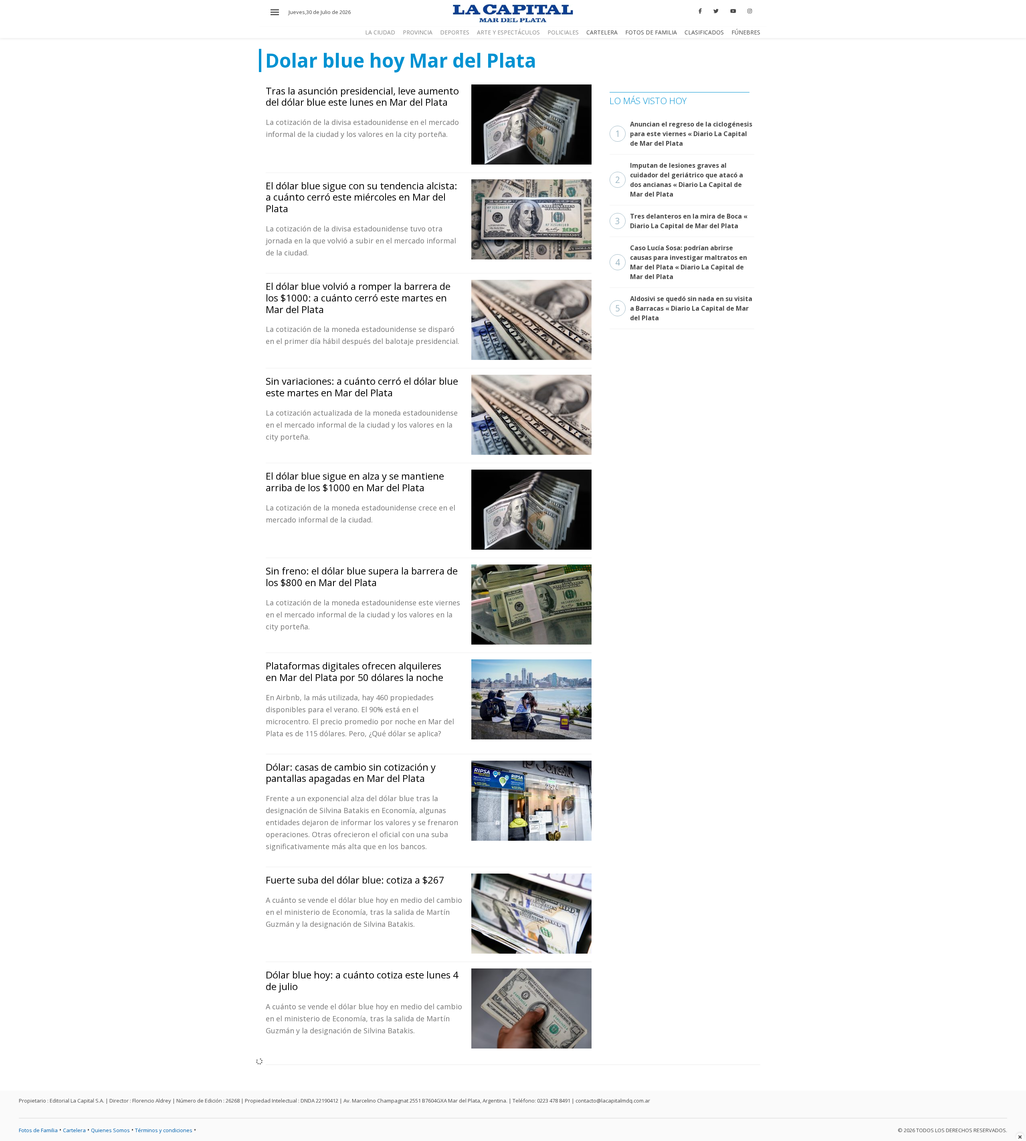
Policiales (563, 32)
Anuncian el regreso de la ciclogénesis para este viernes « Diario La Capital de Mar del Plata (683, 134)
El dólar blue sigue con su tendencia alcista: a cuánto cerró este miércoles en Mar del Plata (361, 197)
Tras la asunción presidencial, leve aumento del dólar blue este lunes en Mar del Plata (362, 96)
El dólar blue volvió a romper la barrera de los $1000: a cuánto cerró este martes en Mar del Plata (358, 297)
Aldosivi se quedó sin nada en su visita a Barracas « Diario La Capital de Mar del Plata (683, 308)
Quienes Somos (110, 1130)
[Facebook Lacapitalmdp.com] (700, 11)
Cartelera (602, 32)
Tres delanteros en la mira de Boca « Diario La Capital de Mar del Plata (681, 221)
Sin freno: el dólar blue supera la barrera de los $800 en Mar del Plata (362, 576)
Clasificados (704, 32)
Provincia (417, 32)
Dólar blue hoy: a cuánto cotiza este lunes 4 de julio (362, 980)
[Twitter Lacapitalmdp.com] (716, 11)
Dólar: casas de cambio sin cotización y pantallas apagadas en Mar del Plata (351, 772)
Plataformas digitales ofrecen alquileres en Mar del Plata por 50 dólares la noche (354, 671)
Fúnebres (745, 32)
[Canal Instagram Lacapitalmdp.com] (749, 11)
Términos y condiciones (163, 1130)
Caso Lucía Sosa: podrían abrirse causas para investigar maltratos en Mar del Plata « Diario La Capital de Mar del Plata (681, 262)
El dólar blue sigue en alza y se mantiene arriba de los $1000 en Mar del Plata (355, 481)
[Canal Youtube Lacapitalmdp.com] (733, 11)
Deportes (454, 32)
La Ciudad (380, 32)
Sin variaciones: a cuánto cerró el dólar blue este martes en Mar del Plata (362, 386)
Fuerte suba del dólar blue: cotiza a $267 (355, 879)
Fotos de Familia (651, 32)
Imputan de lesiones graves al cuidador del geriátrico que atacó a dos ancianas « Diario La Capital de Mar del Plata (679, 180)
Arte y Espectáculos (508, 32)
